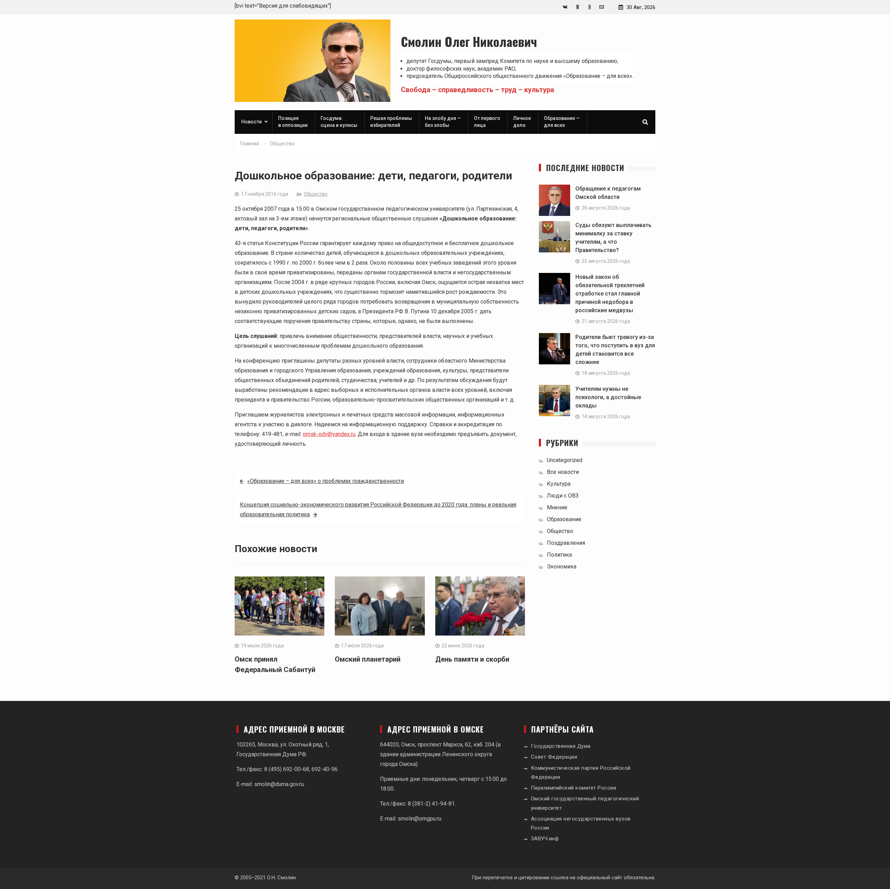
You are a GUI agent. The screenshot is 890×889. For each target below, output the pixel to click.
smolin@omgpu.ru (419, 818)
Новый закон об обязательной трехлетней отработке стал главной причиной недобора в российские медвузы (610, 294)
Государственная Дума (561, 746)
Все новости (563, 472)
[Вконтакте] (565, 7)
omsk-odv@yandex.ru (329, 434)
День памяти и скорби (472, 659)
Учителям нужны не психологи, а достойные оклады (608, 397)
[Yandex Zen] (589, 7)
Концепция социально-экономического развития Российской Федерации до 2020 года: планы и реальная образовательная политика (378, 509)
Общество (315, 194)
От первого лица (487, 121)
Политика (559, 554)
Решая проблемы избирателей (391, 121)
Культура (559, 483)
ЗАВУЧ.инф (545, 838)
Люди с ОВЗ (562, 495)
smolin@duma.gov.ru (279, 784)
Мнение (557, 507)
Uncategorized (564, 460)
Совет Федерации (554, 757)
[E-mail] (602, 7)
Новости (251, 121)
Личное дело (522, 121)
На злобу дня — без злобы (443, 121)
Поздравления (566, 543)
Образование (564, 519)
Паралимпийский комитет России (573, 788)
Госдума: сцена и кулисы (339, 121)
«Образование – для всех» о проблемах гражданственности (325, 481)
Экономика (561, 566)
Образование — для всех (562, 121)
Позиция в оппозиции (293, 121)
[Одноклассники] (577, 7)
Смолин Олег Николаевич (469, 41)
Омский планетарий (367, 659)
